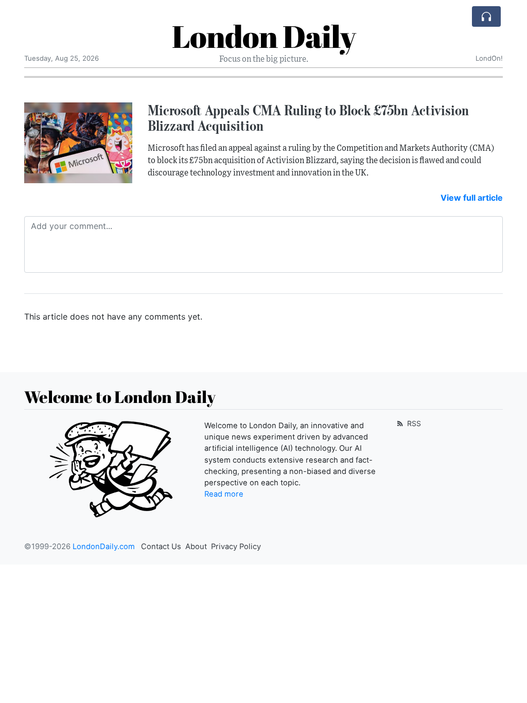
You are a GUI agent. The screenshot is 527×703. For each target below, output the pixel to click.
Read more (223, 494)
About (196, 546)
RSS (413, 423)
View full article (472, 197)
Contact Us (161, 546)
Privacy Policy (236, 546)
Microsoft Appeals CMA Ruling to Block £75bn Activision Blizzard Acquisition (308, 118)
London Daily (264, 36)
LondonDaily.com (104, 546)
